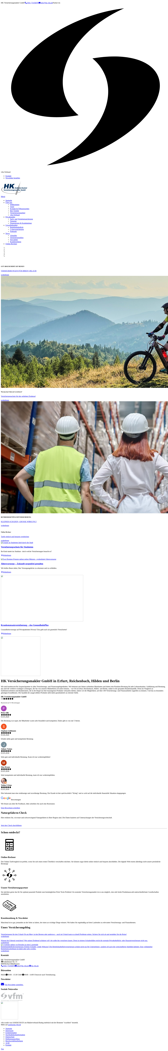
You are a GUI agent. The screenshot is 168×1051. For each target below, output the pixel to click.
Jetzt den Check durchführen (11, 825)
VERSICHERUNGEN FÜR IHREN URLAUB (18, 271)
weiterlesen (5, 275)
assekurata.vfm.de (14, 1025)
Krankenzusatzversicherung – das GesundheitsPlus (25, 625)
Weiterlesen (7, 555)
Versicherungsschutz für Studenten (17, 547)
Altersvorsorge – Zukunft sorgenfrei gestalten (22, 563)
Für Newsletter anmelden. (14, 985)
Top (2, 1049)
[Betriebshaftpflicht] (19, 945)
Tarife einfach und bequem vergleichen (15, 537)
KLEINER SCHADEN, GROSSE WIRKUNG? (19, 522)
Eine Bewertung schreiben (10, 808)
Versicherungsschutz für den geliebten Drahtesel (18, 396)
